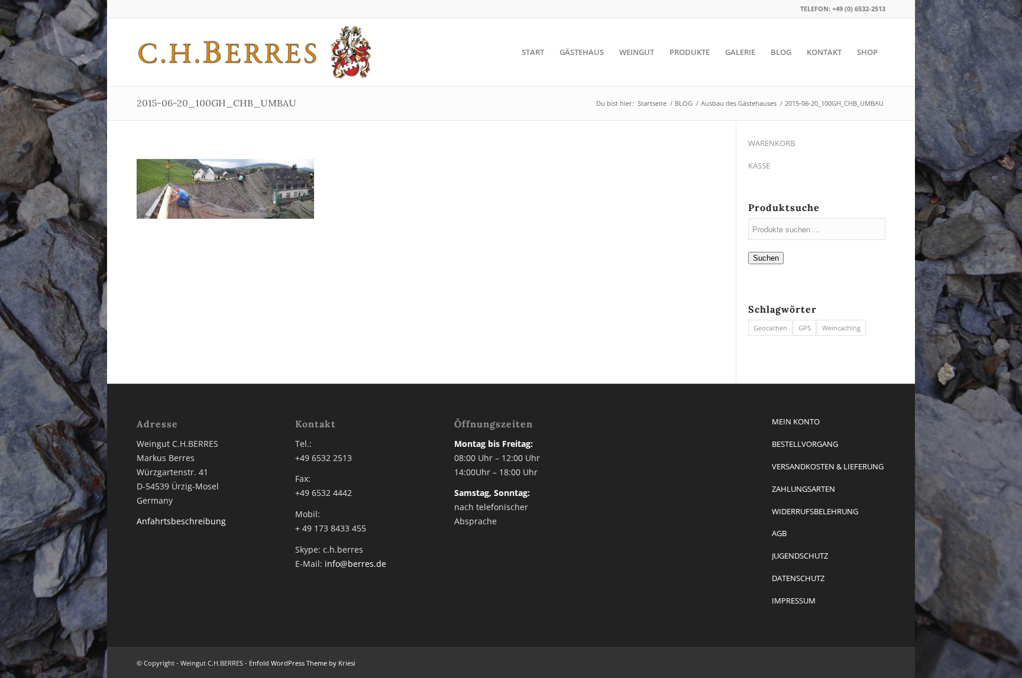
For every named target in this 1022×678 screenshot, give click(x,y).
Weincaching (841, 327)
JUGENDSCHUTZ (800, 555)
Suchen (766, 258)
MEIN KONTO (796, 421)
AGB (779, 533)
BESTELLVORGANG (805, 444)
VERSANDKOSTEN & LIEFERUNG (828, 466)
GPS (804, 327)
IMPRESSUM (794, 600)
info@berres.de (355, 563)
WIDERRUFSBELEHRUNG (815, 511)
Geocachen (770, 327)
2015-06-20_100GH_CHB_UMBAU (216, 103)
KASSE (759, 165)
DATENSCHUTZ (798, 578)
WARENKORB (771, 143)
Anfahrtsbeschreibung (181, 521)
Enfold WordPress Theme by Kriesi (302, 662)
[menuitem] (533, 52)
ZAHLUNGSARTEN (803, 489)
